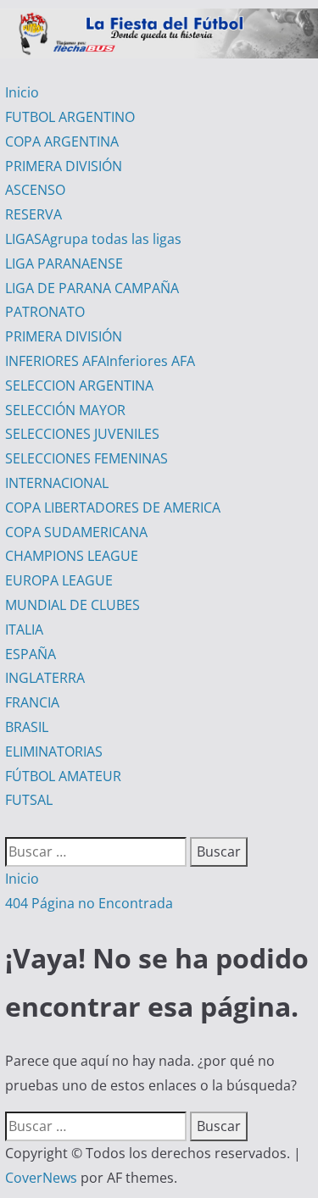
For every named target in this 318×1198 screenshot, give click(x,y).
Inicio (22, 92)
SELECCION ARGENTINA (79, 385)
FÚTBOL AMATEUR (63, 776)
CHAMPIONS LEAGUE (71, 555)
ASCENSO (35, 189)
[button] (10, 824)
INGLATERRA (45, 677)
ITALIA (24, 629)
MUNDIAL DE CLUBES (72, 605)
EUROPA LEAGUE (59, 580)
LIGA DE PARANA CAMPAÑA (92, 288)
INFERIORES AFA (100, 361)
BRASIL (26, 727)
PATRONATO (45, 311)
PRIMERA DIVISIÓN (63, 166)
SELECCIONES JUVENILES (82, 433)
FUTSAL (29, 799)
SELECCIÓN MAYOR (65, 410)
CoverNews (41, 1177)
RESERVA (33, 214)
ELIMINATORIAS (54, 751)
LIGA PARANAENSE (64, 263)
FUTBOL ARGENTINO (70, 117)
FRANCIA (32, 702)
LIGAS (93, 239)
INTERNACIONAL (57, 483)
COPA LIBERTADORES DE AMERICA (112, 507)
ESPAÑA (30, 654)
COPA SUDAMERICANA (76, 532)
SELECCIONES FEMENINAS (86, 458)
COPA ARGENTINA (62, 141)
